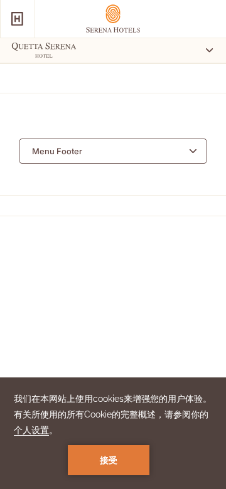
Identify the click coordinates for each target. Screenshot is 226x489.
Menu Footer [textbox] (57, 151)
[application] (113, 433)
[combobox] (113, 151)
